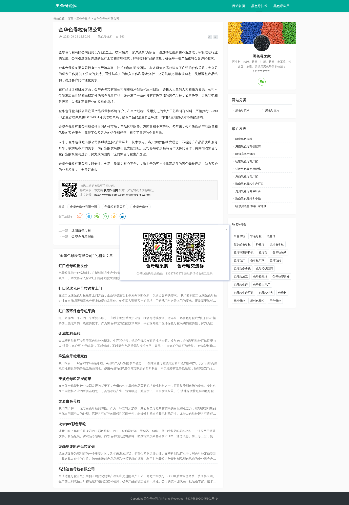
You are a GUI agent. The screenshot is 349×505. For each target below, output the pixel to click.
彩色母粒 (256, 236)
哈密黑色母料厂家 (246, 161)
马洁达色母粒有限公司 (77, 469)
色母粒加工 (241, 276)
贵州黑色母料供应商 (248, 191)
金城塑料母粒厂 (71, 334)
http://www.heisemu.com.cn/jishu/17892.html (122, 194)
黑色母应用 (281, 6)
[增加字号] (210, 37)
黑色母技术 (259, 6)
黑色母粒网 (66, 5)
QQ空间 (114, 216)
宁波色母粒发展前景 (75, 379)
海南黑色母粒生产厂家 (249, 183)
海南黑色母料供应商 (248, 146)
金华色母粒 (140, 206)
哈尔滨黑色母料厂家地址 (250, 206)
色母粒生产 (241, 284)
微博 (80, 216)
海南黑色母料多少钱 (248, 198)
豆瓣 (106, 216)
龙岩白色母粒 (69, 401)
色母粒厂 (239, 260)
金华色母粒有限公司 (83, 206)
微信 (97, 216)
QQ (89, 216)
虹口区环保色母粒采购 (77, 311)
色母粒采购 (279, 252)
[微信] (262, 82)
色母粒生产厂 (261, 284)
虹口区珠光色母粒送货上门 (80, 288)
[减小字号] (215, 37)
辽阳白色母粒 (81, 230)
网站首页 (238, 6)
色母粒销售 (266, 292)
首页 (70, 18)
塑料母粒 (239, 300)
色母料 (282, 292)
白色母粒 (239, 236)
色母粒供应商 (264, 268)
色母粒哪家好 (280, 276)
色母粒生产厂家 (243, 292)
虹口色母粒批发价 (73, 266)
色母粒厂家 (257, 260)
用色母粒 (275, 300)
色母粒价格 (260, 276)
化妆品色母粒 (242, 244)
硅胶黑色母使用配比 (248, 168)
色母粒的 (275, 260)
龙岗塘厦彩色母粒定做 (77, 446)
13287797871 (174, 273)
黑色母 (271, 236)
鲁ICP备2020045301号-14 (202, 498)
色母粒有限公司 (115, 206)
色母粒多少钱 (242, 268)
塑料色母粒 (257, 300)
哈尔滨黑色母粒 (245, 153)
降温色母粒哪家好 (73, 356)
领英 (123, 216)
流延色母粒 (277, 244)
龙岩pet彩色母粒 (72, 424)
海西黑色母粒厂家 (246, 176)
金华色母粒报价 (82, 236)
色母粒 (263, 252)
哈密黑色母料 (243, 139)
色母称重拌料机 (243, 252)
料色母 (260, 244)
